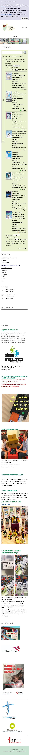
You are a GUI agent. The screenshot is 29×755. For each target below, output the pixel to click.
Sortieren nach (9, 65)
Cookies (3, 6)
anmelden (15, 36)
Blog (2, 280)
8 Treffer (11, 69)
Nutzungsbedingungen (21, 751)
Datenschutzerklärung (6, 14)
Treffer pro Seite (22, 69)
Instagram (4, 274)
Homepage (4, 270)
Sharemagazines (5, 369)
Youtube (3, 278)
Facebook (3, 272)
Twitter (3, 276)
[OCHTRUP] (8, 27)
